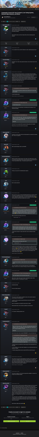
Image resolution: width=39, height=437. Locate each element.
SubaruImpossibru (6, 294)
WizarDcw (24, 335)
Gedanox (6, 85)
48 (6, 391)
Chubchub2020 (6, 371)
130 (6, 164)
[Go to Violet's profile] (6, 196)
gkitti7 (6, 356)
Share (29, 17)
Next (17, 21)
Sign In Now (27, 421)
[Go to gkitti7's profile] (6, 360)
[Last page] (19, 21)
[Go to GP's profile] (6, 103)
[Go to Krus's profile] (6, 172)
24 (6, 317)
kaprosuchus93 (6, 24)
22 (6, 140)
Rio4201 (6, 71)
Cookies (22, 433)
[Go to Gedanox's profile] (6, 89)
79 (6, 55)
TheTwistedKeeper (6, 156)
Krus (6, 168)
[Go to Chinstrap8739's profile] (6, 136)
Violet (6, 192)
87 (6, 364)
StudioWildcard (7, 16)
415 (6, 79)
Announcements (12, 17)
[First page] (1, 21)
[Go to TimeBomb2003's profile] (6, 325)
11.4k (6, 120)
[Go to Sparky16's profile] (6, 148)
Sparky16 (6, 144)
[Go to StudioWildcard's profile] (2, 17)
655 (6, 188)
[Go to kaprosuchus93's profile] (6, 28)
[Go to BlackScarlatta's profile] (6, 387)
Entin (6, 47)
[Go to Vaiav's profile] (6, 286)
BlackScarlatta (6, 383)
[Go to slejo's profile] (6, 184)
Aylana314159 (25, 88)
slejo (6, 180)
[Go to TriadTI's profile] (6, 312)
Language (17, 433)
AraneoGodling (6, 59)
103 (6, 152)
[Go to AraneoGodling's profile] (6, 63)
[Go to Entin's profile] (6, 51)
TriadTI (6, 309)
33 (6, 93)
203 (6, 200)
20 (6, 176)
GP (6, 99)
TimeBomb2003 (5, 321)
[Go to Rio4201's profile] (6, 75)
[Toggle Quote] (13, 88)
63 (6, 33)
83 (6, 379)
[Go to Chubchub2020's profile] (6, 374)
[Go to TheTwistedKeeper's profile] (6, 160)
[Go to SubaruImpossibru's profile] (6, 298)
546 (6, 329)
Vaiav (6, 282)
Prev (4, 21)
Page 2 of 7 (23, 21)
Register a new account (11, 421)
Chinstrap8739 (6, 132)
